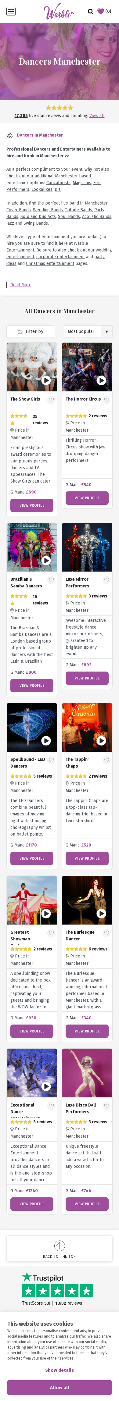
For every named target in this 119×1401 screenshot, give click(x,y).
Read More (20, 284)
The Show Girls (25, 399)
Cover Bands (18, 209)
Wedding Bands (48, 209)
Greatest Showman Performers (22, 939)
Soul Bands (69, 216)
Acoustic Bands (96, 216)
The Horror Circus (83, 399)
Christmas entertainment (50, 263)
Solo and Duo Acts (38, 216)
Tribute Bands (78, 209)
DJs (58, 189)
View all (97, 115)
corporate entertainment (60, 256)
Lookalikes (41, 189)
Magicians (82, 182)
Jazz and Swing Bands (27, 223)
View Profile (32, 505)
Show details (59, 1370)
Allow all (59, 1387)
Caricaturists (58, 182)
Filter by (33, 331)
